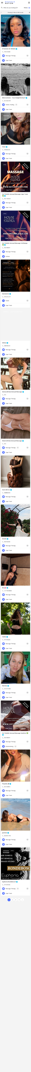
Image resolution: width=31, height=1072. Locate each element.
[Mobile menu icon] (2, 2)
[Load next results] (30, 12)
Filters (26, 8)
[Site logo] (10, 2)
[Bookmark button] (27, 55)
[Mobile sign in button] (29, 2)
